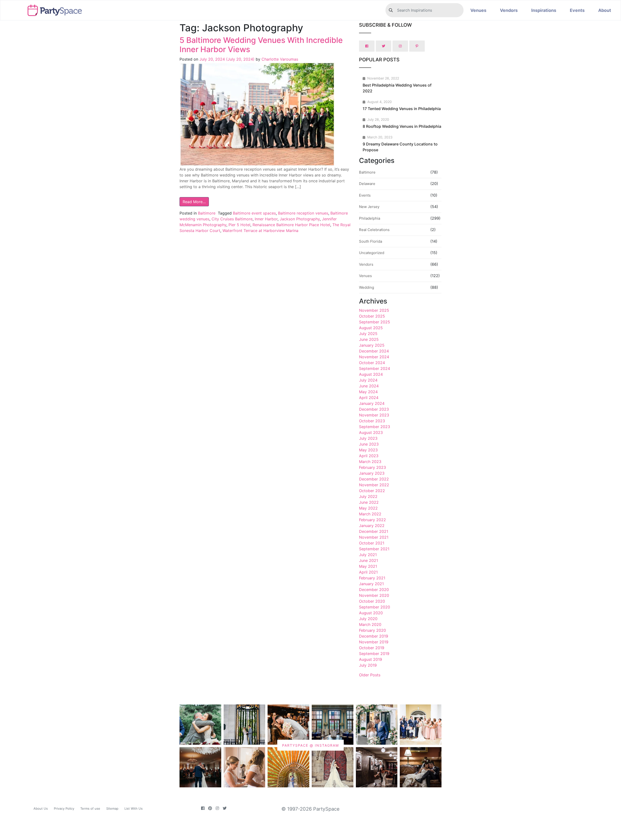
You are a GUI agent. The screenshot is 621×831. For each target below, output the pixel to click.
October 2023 (372, 420)
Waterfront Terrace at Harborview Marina (260, 230)
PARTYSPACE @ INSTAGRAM (310, 745)
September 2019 (374, 653)
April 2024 (368, 397)
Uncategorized (371, 252)
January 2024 (371, 403)
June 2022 (369, 502)
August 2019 (370, 659)
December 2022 (374, 479)
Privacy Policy (64, 808)
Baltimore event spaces (254, 213)
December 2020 (374, 589)
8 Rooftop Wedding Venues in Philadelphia (402, 126)
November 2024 (374, 356)
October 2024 (372, 362)
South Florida (370, 241)
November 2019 (373, 641)
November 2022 (374, 484)
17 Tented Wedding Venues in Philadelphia (402, 108)
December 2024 (374, 351)
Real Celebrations (374, 229)
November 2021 (373, 537)
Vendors (509, 10)
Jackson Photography (300, 218)
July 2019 (368, 665)
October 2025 (372, 316)
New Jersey (369, 206)
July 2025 (368, 333)
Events (577, 10)
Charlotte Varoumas (279, 59)
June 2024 (369, 386)
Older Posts (369, 674)
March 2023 (370, 461)
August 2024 (371, 374)
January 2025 (371, 345)
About (604, 10)
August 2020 (371, 612)
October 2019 (371, 647)
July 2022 (368, 496)
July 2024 (368, 380)
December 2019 (373, 636)
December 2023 (374, 409)
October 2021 (371, 543)
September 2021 (374, 548)
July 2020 (368, 618)
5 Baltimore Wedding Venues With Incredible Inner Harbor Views (261, 44)
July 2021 (368, 554)
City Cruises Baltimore (232, 218)
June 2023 (369, 444)
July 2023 (368, 438)
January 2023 (371, 473)
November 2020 (374, 595)
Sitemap (112, 808)
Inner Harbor (266, 218)
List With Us (133, 808)
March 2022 (370, 513)
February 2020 (372, 630)
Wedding (366, 287)
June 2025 (369, 339)
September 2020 (374, 607)
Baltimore (206, 213)
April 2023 (368, 455)
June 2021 (368, 560)
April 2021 (368, 572)
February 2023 (372, 467)
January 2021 (371, 583)
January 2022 (371, 525)
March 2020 (370, 624)
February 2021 (372, 577)
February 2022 (372, 519)
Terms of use (90, 808)
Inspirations (543, 10)
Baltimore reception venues (303, 213)
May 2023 (368, 449)
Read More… (194, 201)
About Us (40, 808)
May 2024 (368, 391)
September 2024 (374, 368)
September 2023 (374, 426)
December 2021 (373, 531)
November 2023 (374, 415)
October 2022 (372, 490)
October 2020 (372, 601)
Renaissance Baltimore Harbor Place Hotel (291, 224)
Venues (478, 10)
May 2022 (368, 508)
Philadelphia (369, 218)
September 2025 (374, 322)
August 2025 (371, 327)
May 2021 (368, 566)
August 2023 (371, 432)
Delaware (367, 183)
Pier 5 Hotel (239, 224)
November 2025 (374, 310)
